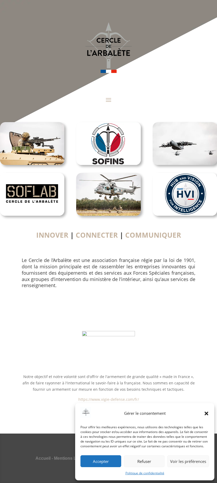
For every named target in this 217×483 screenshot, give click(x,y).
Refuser (144, 461)
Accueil (43, 458)
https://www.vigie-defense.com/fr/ (108, 399)
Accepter (101, 461)
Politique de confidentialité (144, 473)
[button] (206, 413)
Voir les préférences (188, 461)
